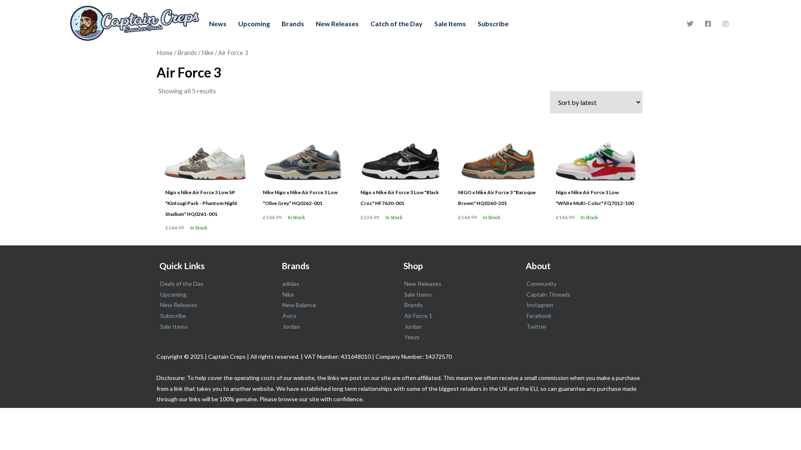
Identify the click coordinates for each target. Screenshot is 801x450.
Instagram (539, 304)
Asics (289, 315)
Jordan (291, 326)
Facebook (539, 315)
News (218, 24)
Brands (293, 24)
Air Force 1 (418, 315)
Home (164, 52)
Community (541, 283)
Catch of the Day (396, 24)
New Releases (337, 24)
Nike (208, 52)
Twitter (536, 326)
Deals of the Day (181, 283)
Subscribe (493, 24)
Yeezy (412, 336)
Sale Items (450, 24)
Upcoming (254, 24)
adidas (290, 283)
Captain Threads (548, 294)
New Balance (299, 304)
